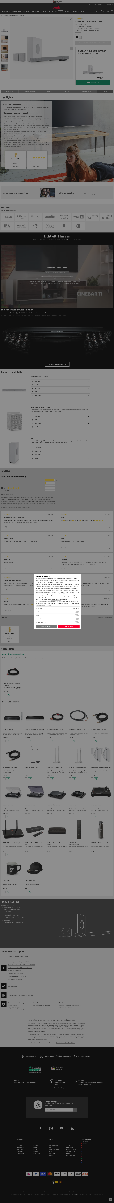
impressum (48, 605)
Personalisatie (39, 619)
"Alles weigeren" (47, 588)
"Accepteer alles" (57, 594)
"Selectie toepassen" (56, 599)
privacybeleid (39, 605)
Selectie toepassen (46, 626)
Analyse (38, 612)
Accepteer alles (68, 626)
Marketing (38, 615)
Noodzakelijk (39, 608)
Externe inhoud (40, 622)
